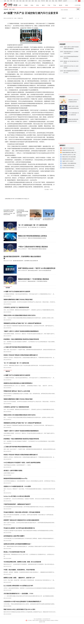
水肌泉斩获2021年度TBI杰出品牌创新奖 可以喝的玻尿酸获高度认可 (22, 601)
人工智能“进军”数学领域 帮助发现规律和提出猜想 (17, 347)
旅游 (23, 0)
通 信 (37, 5)
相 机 (66, 5)
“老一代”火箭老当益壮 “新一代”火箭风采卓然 (32, 225)
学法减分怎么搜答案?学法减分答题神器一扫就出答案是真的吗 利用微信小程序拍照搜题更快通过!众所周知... (29, 530)
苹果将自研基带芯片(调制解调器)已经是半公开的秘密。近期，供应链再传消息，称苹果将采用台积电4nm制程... (29, 393)
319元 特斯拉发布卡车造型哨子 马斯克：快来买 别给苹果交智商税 (22, 462)
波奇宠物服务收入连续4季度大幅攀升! (14, 536)
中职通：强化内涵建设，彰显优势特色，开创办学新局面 (19, 569)
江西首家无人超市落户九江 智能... (69, 154)
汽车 (14, 0)
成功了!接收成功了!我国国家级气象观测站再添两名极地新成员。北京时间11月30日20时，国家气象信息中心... (29, 325)
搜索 (78, 9)
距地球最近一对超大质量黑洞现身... (69, 163)
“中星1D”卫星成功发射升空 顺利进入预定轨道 (33, 246)
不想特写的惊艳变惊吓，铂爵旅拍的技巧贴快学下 (17, 504)
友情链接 (52, 620)
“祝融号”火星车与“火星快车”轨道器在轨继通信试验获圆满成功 (21, 331)
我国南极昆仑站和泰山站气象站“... (69, 159)
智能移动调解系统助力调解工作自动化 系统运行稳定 (18, 299)
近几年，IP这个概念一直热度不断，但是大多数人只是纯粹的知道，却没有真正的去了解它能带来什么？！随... (29, 580)
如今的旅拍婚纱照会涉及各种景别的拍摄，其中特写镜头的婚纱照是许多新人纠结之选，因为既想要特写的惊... (29, 506)
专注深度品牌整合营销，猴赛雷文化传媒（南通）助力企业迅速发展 (22, 561)
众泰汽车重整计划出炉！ (9, 473)
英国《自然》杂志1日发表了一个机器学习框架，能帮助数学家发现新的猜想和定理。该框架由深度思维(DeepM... (30, 349)
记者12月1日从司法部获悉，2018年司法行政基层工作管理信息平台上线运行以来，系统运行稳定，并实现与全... (30, 302)
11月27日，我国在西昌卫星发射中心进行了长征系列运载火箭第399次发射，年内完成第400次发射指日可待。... (29, 365)
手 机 (49, 5)
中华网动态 (56, 620)
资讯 (8, 0)
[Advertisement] (26, 206)
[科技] (8, 5)
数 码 (43, 5)
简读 (56, 0)
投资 (33, 0)
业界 (13, 9)
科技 (20, 0)
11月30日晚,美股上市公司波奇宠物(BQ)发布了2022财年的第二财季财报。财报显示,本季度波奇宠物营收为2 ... (29, 538)
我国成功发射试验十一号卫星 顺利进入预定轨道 (33, 279)
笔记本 (60, 5)
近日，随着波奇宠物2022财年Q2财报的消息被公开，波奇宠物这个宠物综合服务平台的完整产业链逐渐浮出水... (29, 546)
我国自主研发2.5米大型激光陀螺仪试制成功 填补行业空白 (20, 315)
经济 (26, 0)
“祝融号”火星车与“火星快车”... (68, 161)
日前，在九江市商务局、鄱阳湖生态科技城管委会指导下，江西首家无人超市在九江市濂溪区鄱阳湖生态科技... (29, 309)
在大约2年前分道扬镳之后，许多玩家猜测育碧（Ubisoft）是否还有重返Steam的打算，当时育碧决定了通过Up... (30, 481)
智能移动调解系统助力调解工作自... (69, 152)
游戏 (17, 0)
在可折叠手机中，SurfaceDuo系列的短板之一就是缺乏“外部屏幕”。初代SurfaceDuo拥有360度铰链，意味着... (29, 498)
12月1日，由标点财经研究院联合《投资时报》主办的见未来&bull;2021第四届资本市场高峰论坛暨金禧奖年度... (29, 588)
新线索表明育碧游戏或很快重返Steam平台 (15, 478)
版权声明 (44, 620)
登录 (79, 0)
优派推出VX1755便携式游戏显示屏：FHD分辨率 (17, 486)
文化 (39, 0)
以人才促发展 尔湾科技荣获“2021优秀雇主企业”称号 (18, 585)
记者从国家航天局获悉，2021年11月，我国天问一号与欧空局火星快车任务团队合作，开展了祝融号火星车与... (29, 333)
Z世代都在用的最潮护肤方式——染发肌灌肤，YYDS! (18, 593)
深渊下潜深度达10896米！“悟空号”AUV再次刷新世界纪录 (36, 268)
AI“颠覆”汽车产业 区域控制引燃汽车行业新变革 (17, 291)
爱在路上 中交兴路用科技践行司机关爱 (14, 552)
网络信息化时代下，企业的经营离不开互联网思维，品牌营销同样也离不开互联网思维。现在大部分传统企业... (29, 564)
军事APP (60, 0)
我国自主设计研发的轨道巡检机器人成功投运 (32, 236)
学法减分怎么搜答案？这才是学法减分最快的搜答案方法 (19, 528)
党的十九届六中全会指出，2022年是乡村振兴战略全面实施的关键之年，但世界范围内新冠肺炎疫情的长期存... (29, 522)
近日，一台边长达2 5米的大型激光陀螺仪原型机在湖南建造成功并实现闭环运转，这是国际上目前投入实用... (29, 317)
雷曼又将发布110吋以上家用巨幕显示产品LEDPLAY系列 (19, 609)
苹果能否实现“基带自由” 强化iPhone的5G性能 (17, 391)
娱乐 (30, 0)
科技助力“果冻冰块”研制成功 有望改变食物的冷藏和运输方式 (21, 355)
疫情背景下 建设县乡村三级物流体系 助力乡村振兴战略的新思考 (21, 520)
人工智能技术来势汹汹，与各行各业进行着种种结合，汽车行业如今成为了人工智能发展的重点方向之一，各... (29, 294)
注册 (76, 0)
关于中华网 (29, 620)
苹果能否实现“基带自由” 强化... (68, 150)
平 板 (54, 5)
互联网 (25, 5)
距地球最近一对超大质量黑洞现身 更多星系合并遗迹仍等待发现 (21, 339)
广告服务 (33, 620)
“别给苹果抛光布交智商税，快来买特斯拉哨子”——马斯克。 (18, 465)
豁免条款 (48, 620)
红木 (50, 0)
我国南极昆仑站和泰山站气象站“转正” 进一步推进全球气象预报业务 (22, 323)
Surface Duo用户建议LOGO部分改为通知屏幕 (17, 496)
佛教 (47, 0)
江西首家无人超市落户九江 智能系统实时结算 (16, 307)
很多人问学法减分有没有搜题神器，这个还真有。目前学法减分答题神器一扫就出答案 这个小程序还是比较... (29, 514)
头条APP (65, 0)
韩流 (53, 0)
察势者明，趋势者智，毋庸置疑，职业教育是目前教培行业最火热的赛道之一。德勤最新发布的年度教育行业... (29, 572)
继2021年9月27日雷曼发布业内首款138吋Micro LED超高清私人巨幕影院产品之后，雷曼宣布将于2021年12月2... (30, 611)
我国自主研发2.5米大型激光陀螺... (69, 156)
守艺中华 (43, 0)
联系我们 (37, 620)
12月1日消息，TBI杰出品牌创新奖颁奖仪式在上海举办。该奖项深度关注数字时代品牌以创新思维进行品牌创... (29, 604)
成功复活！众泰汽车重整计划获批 (13, 470)
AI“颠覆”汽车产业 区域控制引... (68, 148)
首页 (5, 0)
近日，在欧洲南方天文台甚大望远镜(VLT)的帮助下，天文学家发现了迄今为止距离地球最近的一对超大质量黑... (29, 341)
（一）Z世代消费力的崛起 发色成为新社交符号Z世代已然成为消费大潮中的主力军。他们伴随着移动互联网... (29, 596)
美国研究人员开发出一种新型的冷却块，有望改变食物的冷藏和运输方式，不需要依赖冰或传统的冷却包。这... (29, 357)
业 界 (20, 5)
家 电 (32, 5)
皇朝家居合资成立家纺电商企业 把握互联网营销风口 (18, 383)
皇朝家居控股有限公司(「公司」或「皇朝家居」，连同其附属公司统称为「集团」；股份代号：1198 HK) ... (28, 385)
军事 (11, 0)
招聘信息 (40, 620)
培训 (36, 0)
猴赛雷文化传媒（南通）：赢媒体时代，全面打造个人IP (19, 577)
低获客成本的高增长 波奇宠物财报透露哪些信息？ (17, 544)
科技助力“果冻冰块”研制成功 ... (68, 167)
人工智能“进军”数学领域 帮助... (68, 165)
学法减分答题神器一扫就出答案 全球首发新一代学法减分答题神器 (22, 512)
